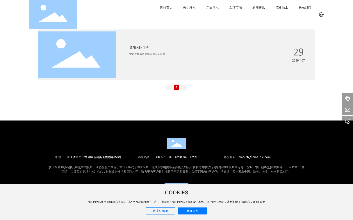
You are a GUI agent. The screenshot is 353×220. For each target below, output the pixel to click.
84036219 (190, 157)
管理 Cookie (161, 210)
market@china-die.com (254, 157)
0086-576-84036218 (167, 157)
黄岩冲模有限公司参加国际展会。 (148, 53)
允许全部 (192, 210)
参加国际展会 (139, 47)
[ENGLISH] (321, 14)
